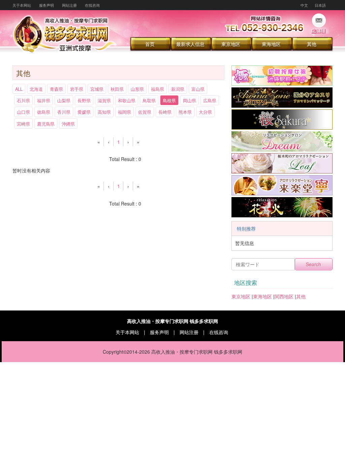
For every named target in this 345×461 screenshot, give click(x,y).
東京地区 (230, 43)
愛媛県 (84, 112)
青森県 (56, 89)
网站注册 (69, 5)
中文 (304, 5)
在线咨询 (92, 5)
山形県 (137, 89)
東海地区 (271, 43)
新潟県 (177, 89)
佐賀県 (144, 112)
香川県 (63, 112)
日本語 (320, 5)
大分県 (205, 112)
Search (313, 264)
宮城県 (96, 89)
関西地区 (284, 296)
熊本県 (185, 112)
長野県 (84, 101)
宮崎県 (23, 124)
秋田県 (117, 89)
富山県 (198, 89)
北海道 (36, 89)
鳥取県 (149, 101)
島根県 (169, 101)
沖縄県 (68, 124)
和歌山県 (126, 101)
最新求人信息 (190, 43)
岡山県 (189, 101)
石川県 (23, 101)
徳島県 (43, 112)
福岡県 (124, 112)
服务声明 (46, 5)
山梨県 (63, 101)
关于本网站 (21, 5)
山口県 (23, 112)
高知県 (104, 112)
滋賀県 (104, 101)
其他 (311, 43)
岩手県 (76, 89)
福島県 (157, 89)
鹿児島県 (46, 124)
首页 (150, 43)
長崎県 (164, 112)
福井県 (43, 101)
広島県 (209, 101)
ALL (19, 89)
